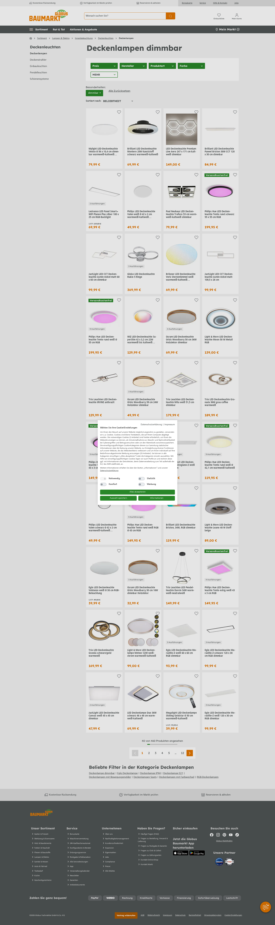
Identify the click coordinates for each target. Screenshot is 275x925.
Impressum (169, 425)
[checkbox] (103, 478)
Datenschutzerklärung (151, 425)
